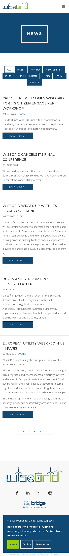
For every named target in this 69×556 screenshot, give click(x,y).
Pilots (9, 76)
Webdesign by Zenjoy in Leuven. (24, 554)
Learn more (42, 544)
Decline (26, 544)
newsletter (54, 69)
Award (35, 69)
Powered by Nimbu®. (49, 554)
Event (60, 76)
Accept (13, 544)
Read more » (18, 136)
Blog (46, 76)
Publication (28, 76)
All (9, 69)
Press (21, 69)
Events (34, 82)
